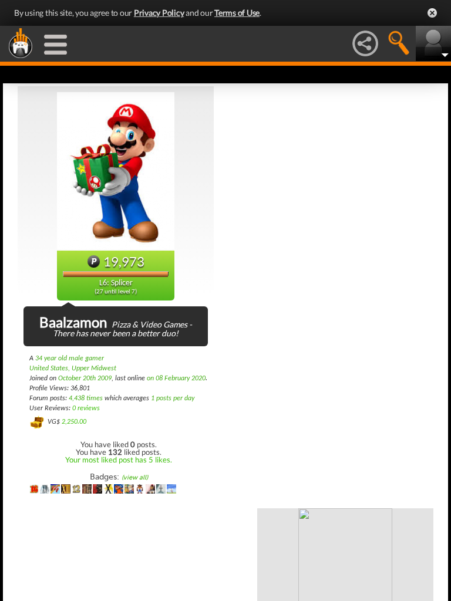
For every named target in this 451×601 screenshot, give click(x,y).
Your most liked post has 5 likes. (118, 459)
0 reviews (86, 408)
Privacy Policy (159, 13)
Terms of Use (237, 13)
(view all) (135, 477)
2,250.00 (74, 422)
